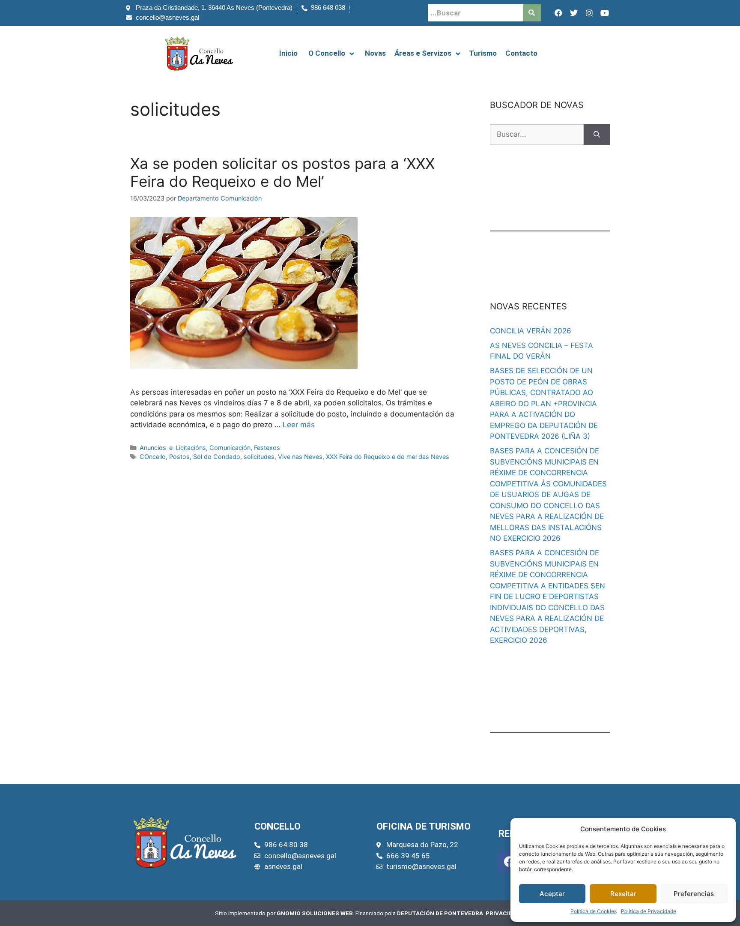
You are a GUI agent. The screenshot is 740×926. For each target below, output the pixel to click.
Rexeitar (623, 894)
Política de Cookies (593, 911)
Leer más (299, 424)
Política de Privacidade (648, 911)
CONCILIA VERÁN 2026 (530, 331)
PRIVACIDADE (505, 913)
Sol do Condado (216, 456)
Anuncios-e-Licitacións (173, 447)
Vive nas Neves (300, 456)
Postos (179, 456)
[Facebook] (558, 13)
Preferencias (694, 894)
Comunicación (230, 447)
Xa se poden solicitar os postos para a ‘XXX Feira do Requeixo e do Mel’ (282, 172)
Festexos (267, 447)
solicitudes (259, 456)
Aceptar (552, 894)
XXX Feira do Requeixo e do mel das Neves (387, 456)
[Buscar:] (537, 134)
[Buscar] (597, 134)
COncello (153, 456)
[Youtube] (604, 13)
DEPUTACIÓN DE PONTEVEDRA (440, 913)
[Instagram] (589, 13)
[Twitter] (574, 13)
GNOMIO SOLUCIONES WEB (315, 913)
